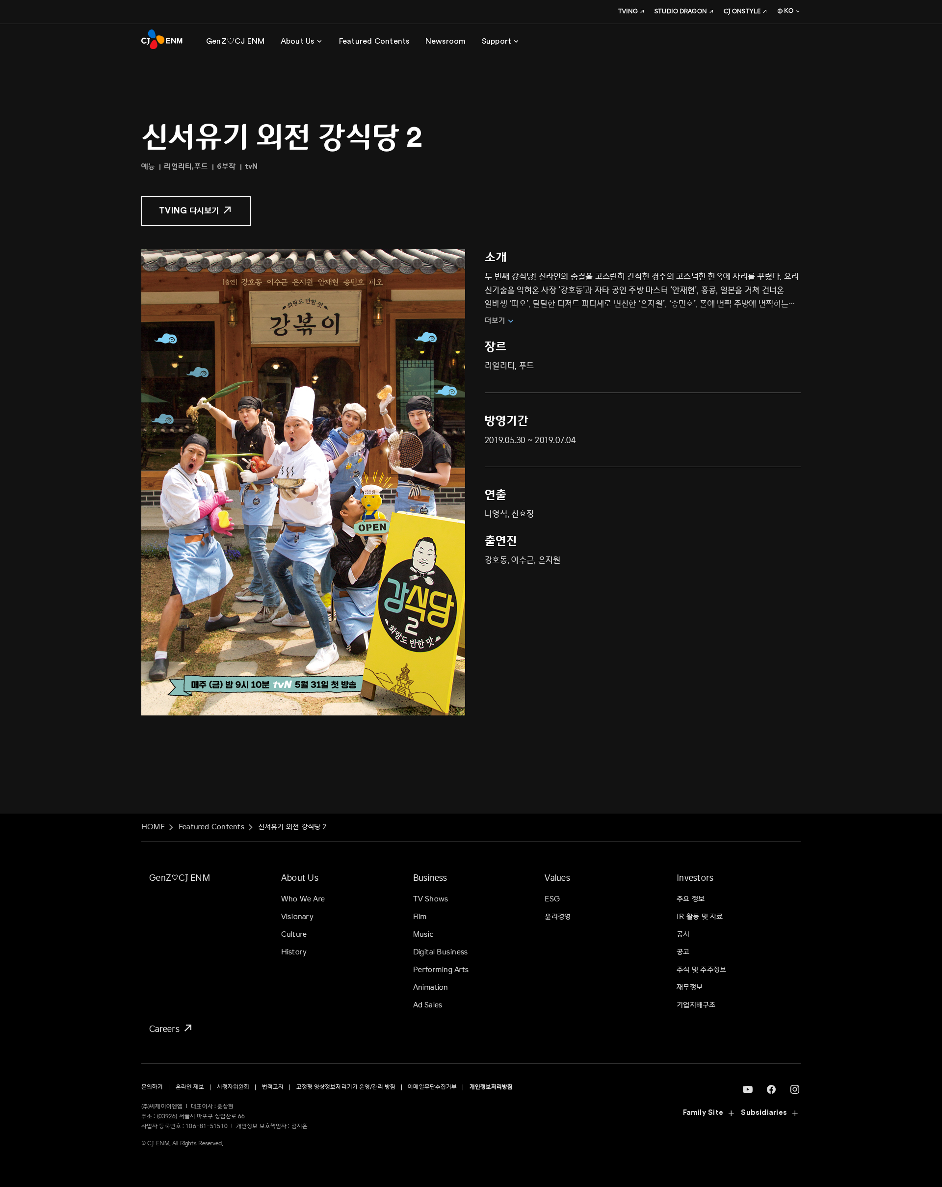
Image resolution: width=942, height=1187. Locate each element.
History (294, 952)
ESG (552, 899)
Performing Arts (441, 970)
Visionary (297, 917)
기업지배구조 (696, 1005)
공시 (683, 934)
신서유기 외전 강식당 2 (292, 827)
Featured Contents (211, 827)
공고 (683, 952)
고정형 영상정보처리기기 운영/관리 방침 (346, 1087)
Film (420, 917)
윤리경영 (558, 917)
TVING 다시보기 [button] (189, 211)
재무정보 (690, 987)
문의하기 (152, 1087)
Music (423, 934)
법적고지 (273, 1087)
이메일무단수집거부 (432, 1087)
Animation (430, 987)
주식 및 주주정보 (701, 970)
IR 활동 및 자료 (700, 917)
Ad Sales (428, 1005)
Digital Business (440, 952)
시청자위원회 (233, 1087)
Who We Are (303, 899)
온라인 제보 (190, 1087)
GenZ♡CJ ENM (179, 877)
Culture (294, 934)
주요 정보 (691, 899)
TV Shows (430, 899)
